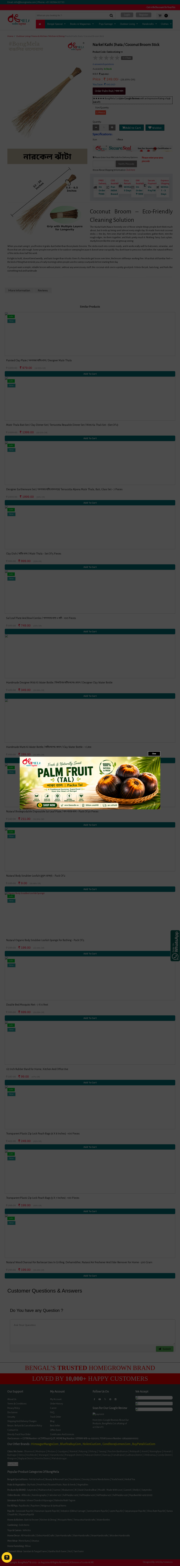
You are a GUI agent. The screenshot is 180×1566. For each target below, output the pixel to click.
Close (154, 754)
